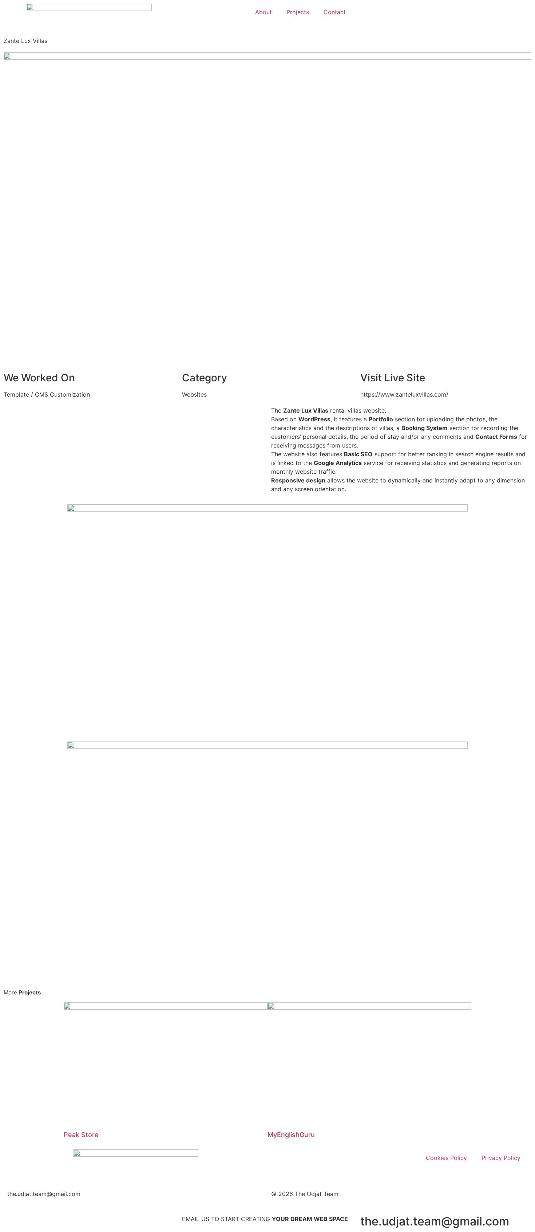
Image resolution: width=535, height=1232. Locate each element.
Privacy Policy (501, 1157)
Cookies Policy (446, 1157)
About (263, 12)
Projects (297, 12)
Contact (335, 12)
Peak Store (81, 1134)
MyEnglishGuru (291, 1134)
